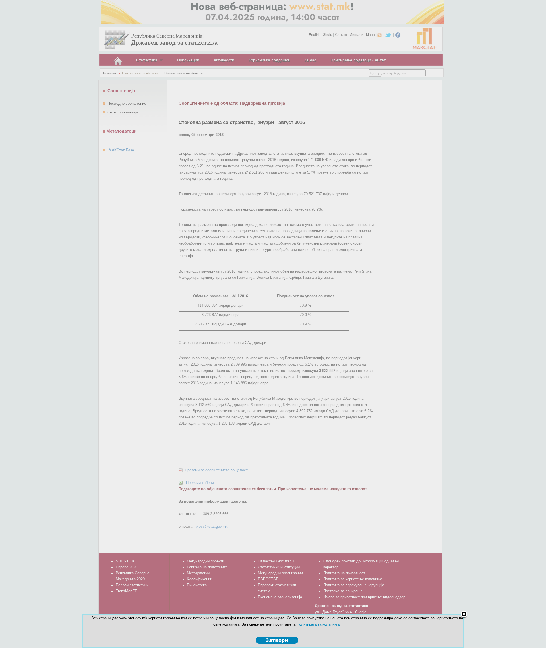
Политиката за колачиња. (319, 624)
